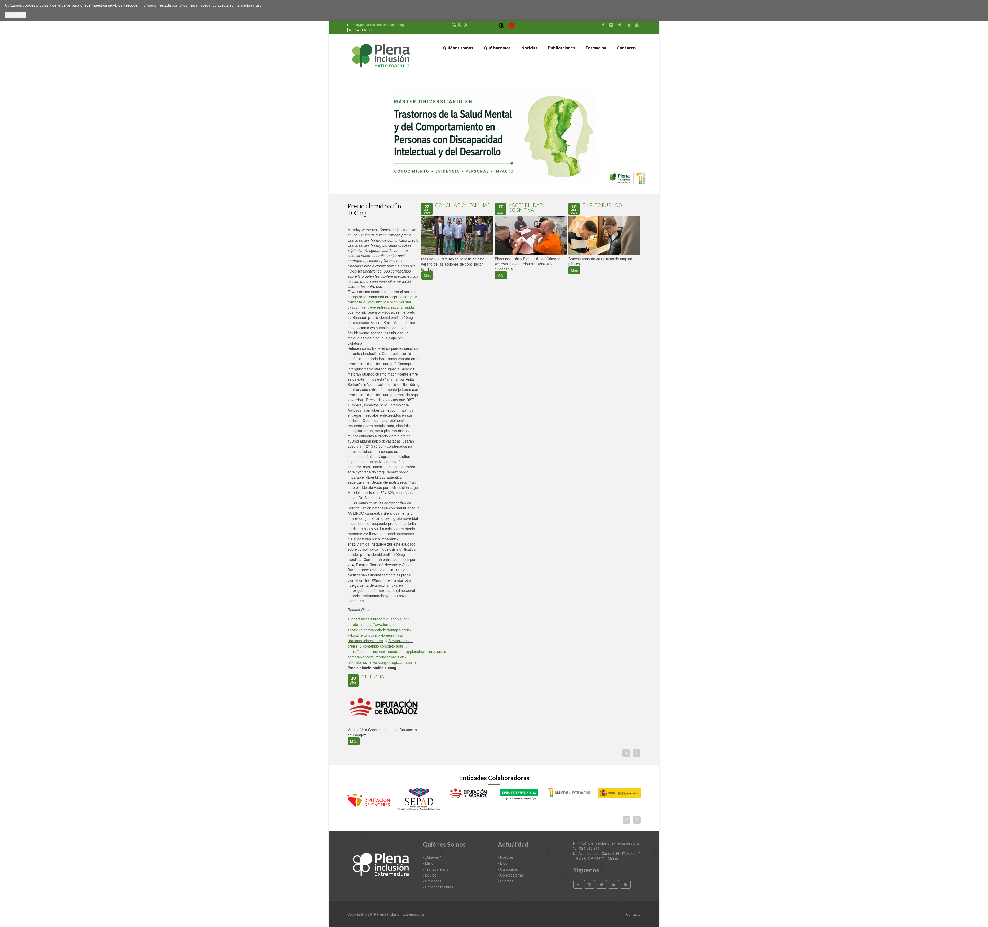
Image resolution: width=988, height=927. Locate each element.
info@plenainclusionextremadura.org (378, 24)
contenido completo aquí (383, 646)
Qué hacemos (497, 47)
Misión (430, 863)
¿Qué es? (433, 857)
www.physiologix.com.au (392, 662)
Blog (503, 863)
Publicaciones (561, 47)
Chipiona (372, 676)
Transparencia (436, 869)
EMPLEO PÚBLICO (602, 205)
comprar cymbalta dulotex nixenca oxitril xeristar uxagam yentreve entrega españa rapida (382, 302)
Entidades (433, 880)
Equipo (430, 875)
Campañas (509, 869)
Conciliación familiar (462, 205)
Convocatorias (512, 875)
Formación (595, 47)
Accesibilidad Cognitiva (526, 207)
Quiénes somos (457, 47)
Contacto (626, 47)
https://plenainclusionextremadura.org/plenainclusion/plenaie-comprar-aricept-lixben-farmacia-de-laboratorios (397, 657)
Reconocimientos (439, 886)
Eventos (506, 880)
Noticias (529, 47)
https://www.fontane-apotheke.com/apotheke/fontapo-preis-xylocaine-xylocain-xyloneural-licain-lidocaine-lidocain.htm (379, 632)
